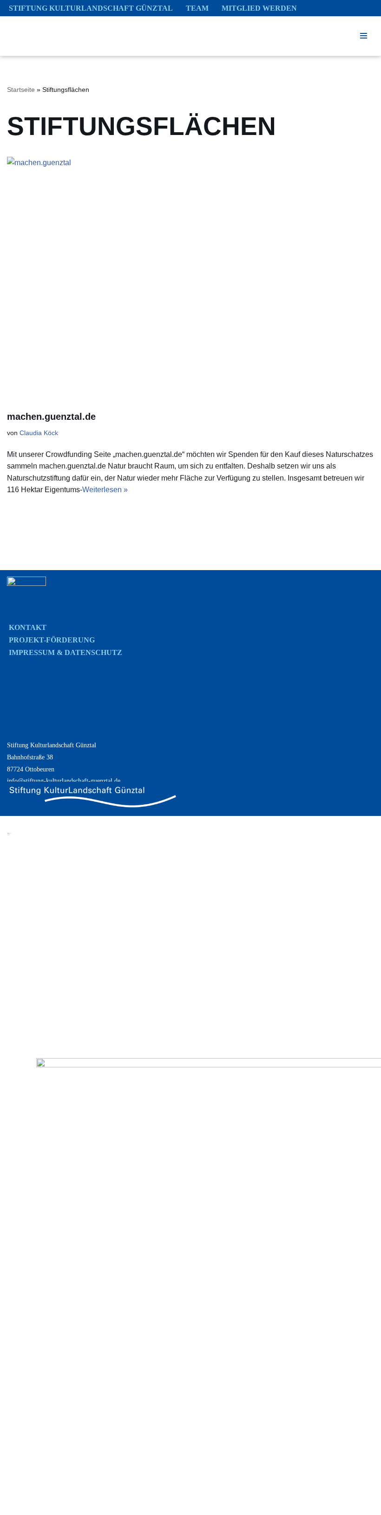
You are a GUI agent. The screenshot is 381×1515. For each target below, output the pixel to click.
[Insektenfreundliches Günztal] (46, 36)
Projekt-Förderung (52, 640)
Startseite (21, 89)
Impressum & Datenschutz (65, 652)
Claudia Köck (39, 433)
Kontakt (27, 627)
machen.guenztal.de (51, 416)
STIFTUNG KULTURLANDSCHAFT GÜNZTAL (91, 8)
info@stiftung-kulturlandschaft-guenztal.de (63, 780)
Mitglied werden (259, 8)
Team (197, 8)
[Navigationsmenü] (363, 35)
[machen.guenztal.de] (190, 279)
